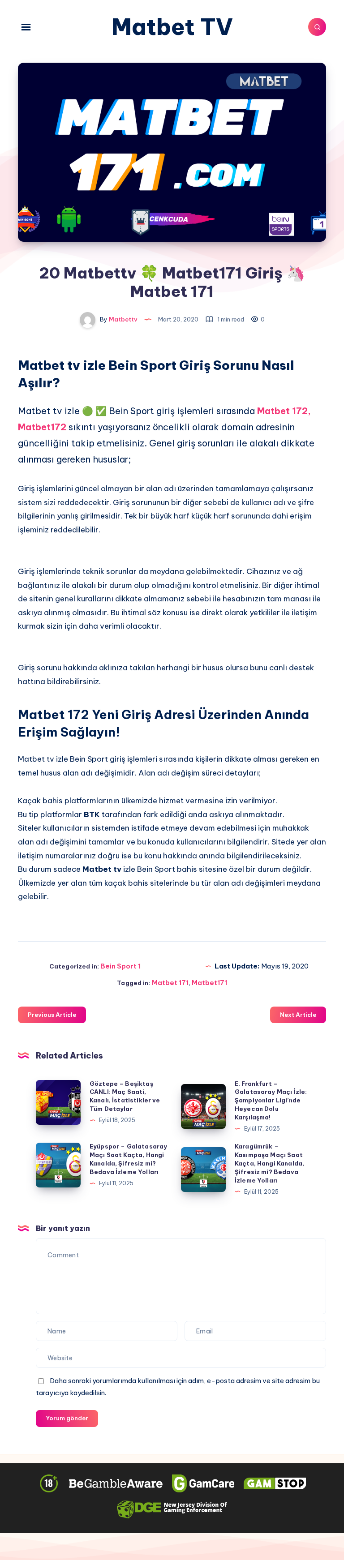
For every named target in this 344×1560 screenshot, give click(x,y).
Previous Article (52, 1014)
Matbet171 (209, 982)
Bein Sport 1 (120, 966)
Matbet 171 (170, 982)
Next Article (298, 1014)
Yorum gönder (67, 1418)
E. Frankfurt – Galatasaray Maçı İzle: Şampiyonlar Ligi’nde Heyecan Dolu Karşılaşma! (271, 1100)
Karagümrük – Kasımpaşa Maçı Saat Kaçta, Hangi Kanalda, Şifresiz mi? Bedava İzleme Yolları (269, 1163)
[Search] (317, 27)
